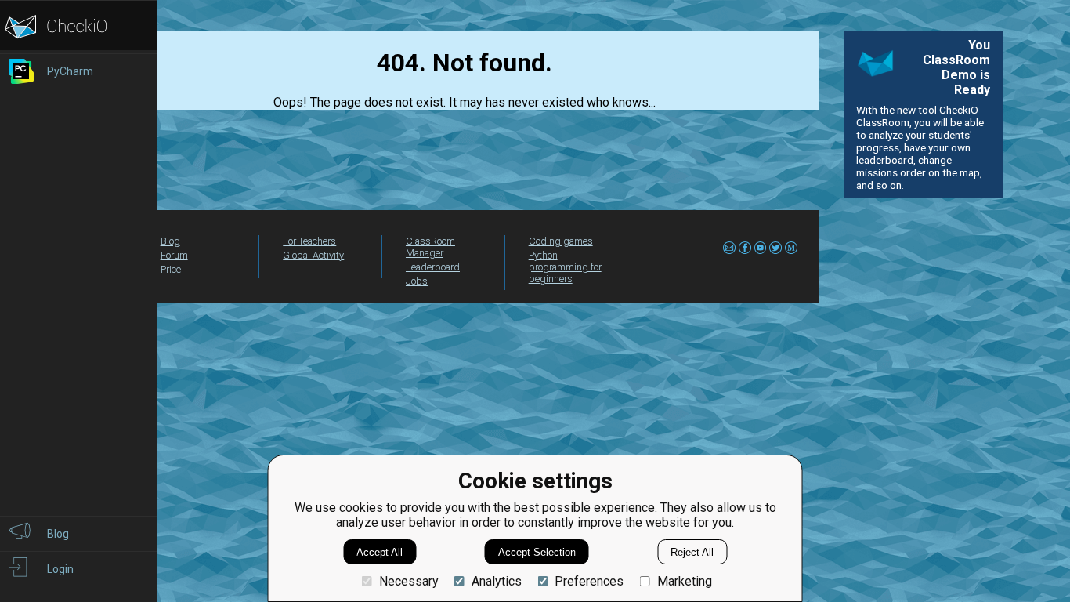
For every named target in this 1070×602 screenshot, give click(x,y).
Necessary (408, 581)
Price (171, 269)
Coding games (561, 241)
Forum (174, 255)
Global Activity (313, 255)
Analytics (497, 581)
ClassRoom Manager (430, 247)
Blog (170, 241)
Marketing (684, 581)
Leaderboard (433, 267)
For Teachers (309, 241)
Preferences (589, 581)
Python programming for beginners (565, 267)
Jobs (417, 281)
